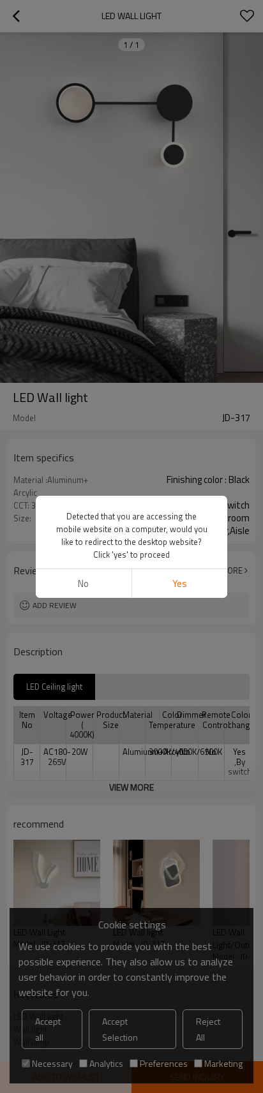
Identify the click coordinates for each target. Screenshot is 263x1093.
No (83, 583)
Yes (179, 583)
